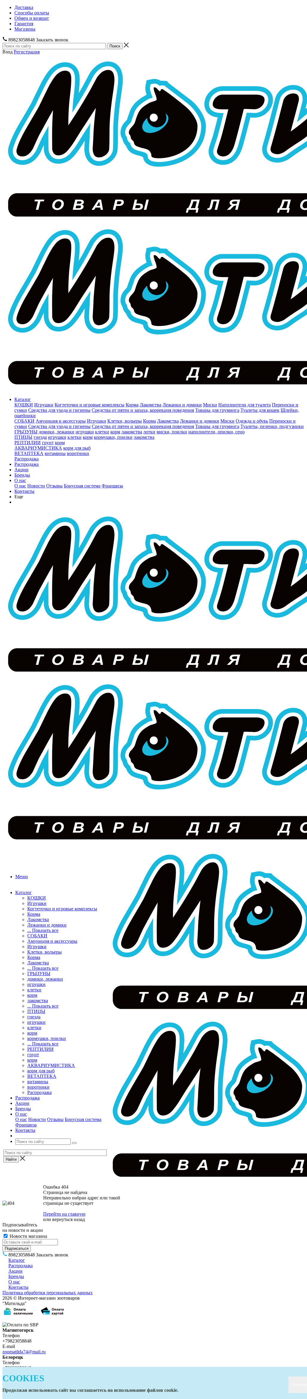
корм (115, 431)
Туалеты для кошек (259, 410)
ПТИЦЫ (23, 437)
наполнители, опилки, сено (216, 431)
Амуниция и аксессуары (61, 421)
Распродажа (26, 458)
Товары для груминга (217, 410)
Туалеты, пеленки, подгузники (272, 426)
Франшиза (112, 485)
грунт (48, 442)
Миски (210, 404)
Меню (21, 876)
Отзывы (54, 485)
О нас (20, 480)
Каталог (22, 399)
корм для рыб (77, 448)
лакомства (131, 431)
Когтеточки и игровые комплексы (89, 404)
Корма (132, 404)
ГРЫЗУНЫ (25, 431)
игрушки (85, 431)
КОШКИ (23, 404)
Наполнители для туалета (244, 404)
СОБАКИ (24, 421)
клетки (102, 431)
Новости (36, 485)
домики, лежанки (56, 431)
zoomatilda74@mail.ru (24, 1351)
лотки (149, 431)
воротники (78, 453)
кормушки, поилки (113, 437)
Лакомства (150, 404)
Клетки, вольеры (124, 421)
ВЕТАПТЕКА (28, 453)
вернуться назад (68, 1219)
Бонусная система (82, 485)
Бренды (22, 475)
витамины (55, 453)
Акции (21, 469)
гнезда (40, 437)
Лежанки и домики (182, 404)
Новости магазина (27, 1236)
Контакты (24, 491)
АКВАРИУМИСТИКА (38, 448)
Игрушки (43, 404)
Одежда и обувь (252, 421)
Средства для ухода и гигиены (59, 410)
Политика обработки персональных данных (47, 1292)
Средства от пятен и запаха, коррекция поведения (143, 410)
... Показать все (42, 930)
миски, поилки (171, 431)
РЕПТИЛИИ (27, 442)
